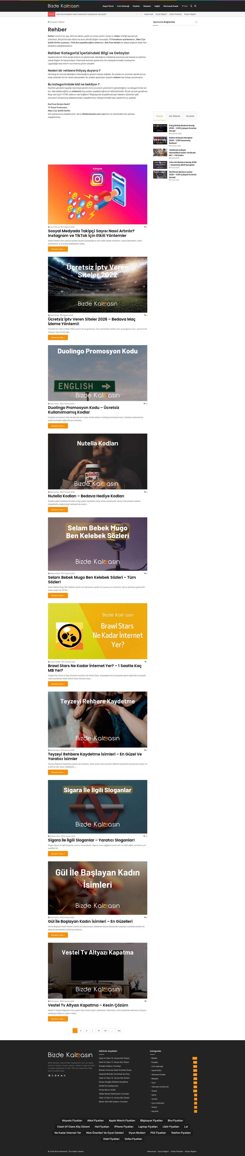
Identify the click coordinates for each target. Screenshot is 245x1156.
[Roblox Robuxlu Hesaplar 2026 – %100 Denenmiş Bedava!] (160, 140)
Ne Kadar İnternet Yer (67, 1132)
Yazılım (154, 1107)
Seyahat (154, 1111)
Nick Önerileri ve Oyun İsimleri (105, 1132)
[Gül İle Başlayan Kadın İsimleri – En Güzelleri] (97, 888)
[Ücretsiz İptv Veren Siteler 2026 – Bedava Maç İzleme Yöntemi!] (97, 285)
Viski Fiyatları (111, 1138)
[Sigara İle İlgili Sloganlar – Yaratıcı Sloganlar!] (97, 806)
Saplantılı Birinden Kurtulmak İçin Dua (114, 1074)
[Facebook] (49, 1075)
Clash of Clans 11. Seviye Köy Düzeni (114, 1062)
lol (186, 1126)
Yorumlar (190, 116)
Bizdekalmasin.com (91, 114)
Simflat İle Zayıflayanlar (108, 1086)
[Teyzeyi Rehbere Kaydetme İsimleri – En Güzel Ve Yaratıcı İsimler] (97, 719)
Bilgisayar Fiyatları (151, 1120)
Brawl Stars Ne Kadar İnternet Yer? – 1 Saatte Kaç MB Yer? (95, 668)
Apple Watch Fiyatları (122, 1120)
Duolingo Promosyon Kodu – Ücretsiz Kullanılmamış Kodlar (83, 410)
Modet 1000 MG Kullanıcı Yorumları (113, 1102)
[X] (52, 1075)
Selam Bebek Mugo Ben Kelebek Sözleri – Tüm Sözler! (92, 580)
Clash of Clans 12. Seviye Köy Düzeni (114, 1098)
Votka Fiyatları (133, 1138)
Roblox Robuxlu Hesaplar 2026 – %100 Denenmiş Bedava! (180, 140)
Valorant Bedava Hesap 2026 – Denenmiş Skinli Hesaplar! (183, 163)
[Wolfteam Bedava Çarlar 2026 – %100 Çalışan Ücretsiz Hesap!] (160, 175)
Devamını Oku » (58, 249)
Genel (153, 1095)
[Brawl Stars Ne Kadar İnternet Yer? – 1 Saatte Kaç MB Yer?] (97, 631)
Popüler (159, 116)
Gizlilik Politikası (175, 14)
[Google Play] (58, 1075)
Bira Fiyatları (175, 1120)
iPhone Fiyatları (123, 1126)
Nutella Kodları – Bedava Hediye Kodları (86, 496)
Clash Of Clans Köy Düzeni (73, 1126)
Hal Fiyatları (102, 1126)
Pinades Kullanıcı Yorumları (110, 1066)
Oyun (153, 1083)
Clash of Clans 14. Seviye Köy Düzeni (114, 1078)
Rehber (154, 1058)
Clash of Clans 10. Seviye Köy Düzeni (114, 1058)
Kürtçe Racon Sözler (107, 1090)
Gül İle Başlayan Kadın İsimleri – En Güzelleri (90, 921)
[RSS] (64, 1075)
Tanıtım (154, 1099)
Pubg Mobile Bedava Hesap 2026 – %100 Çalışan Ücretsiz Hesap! (182, 128)
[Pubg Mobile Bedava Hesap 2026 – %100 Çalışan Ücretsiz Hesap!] (160, 128)
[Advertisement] (97, 141)
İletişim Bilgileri (190, 14)
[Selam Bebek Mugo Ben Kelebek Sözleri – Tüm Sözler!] (97, 544)
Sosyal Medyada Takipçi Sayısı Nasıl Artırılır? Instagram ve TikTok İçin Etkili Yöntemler (91, 233)
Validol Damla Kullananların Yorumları (114, 1094)
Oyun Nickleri (137, 1132)
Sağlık (157, 6)
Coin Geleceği (123, 6)
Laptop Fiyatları (148, 1126)
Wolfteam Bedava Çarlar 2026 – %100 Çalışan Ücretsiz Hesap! (182, 175)
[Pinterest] (55, 1075)
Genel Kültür (156, 1070)
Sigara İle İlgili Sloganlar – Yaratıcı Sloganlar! (91, 840)
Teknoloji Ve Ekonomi (160, 1087)
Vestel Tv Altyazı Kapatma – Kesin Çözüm (88, 1005)
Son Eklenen (174, 116)
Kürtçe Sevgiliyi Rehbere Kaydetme (113, 1082)
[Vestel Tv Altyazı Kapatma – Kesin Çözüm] (97, 971)
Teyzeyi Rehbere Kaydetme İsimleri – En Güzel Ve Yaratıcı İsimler (95, 756)
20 (105, 1031)
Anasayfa (53, 22)
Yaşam (154, 1091)
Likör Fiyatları (171, 1126)
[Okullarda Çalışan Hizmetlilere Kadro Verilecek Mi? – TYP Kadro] (160, 152)
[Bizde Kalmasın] (63, 6)
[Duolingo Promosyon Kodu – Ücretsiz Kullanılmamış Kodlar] (97, 373)
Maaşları (147, 6)
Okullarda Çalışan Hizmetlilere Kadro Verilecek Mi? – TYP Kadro (182, 153)
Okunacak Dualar (170, 6)
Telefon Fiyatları (181, 1132)
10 (99, 1031)
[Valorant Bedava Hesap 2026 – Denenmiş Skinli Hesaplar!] (160, 165)
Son (119, 1031)
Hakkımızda (148, 14)
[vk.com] (61, 1075)
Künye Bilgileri (161, 14)
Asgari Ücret (108, 6)
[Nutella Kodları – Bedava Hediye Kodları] (97, 461)
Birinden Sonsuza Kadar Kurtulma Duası (115, 1070)
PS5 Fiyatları (158, 1132)
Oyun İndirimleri (157, 1103)
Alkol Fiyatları (95, 1120)
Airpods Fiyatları (72, 1120)
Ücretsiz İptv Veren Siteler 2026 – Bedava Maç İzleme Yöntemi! (82, 14)
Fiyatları (136, 6)
